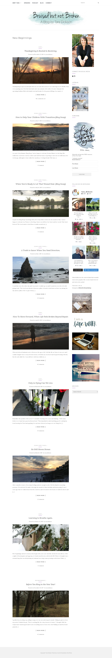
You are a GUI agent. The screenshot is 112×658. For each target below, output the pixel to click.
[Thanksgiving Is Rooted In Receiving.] (41, 70)
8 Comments (40, 364)
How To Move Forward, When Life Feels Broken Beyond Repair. (40, 316)
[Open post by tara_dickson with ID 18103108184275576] (92, 252)
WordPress (69, 652)
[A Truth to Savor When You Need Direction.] (41, 270)
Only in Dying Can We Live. (40, 383)
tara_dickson (78, 199)
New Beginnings (40, 580)
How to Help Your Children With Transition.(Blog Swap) (41, 117)
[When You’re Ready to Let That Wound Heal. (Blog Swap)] (41, 203)
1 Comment (41, 165)
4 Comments (40, 298)
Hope (40, 47)
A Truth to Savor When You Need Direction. (40, 250)
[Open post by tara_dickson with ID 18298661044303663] (92, 228)
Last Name (75, 168)
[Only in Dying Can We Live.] (41, 402)
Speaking (27, 3)
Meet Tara (16, 3)
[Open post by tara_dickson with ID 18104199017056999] (92, 204)
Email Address (76, 159)
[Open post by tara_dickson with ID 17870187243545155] (78, 252)
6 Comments (40, 430)
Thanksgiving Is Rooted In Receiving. (40, 51)
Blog (42, 3)
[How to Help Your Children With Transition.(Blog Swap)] (41, 137)
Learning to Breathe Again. (41, 518)
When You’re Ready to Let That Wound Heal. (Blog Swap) (41, 184)
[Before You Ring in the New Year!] (41, 604)
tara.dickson (49, 54)
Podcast (35, 3)
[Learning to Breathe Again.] (41, 537)
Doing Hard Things (40, 113)
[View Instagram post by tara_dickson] (84, 209)
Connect (49, 3)
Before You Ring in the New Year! (40, 584)
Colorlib (59, 652)
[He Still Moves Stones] (41, 469)
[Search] (98, 3)
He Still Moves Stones (40, 449)
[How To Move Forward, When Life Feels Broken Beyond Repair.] (41, 336)
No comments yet (41, 98)
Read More (40, 94)
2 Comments (40, 499)
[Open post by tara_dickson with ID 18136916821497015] (78, 228)
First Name (75, 163)
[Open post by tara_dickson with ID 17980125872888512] (78, 204)
